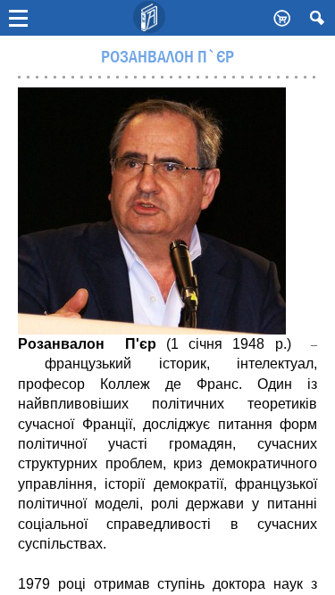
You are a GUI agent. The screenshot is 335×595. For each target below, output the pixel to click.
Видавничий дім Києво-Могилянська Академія (150, 18)
